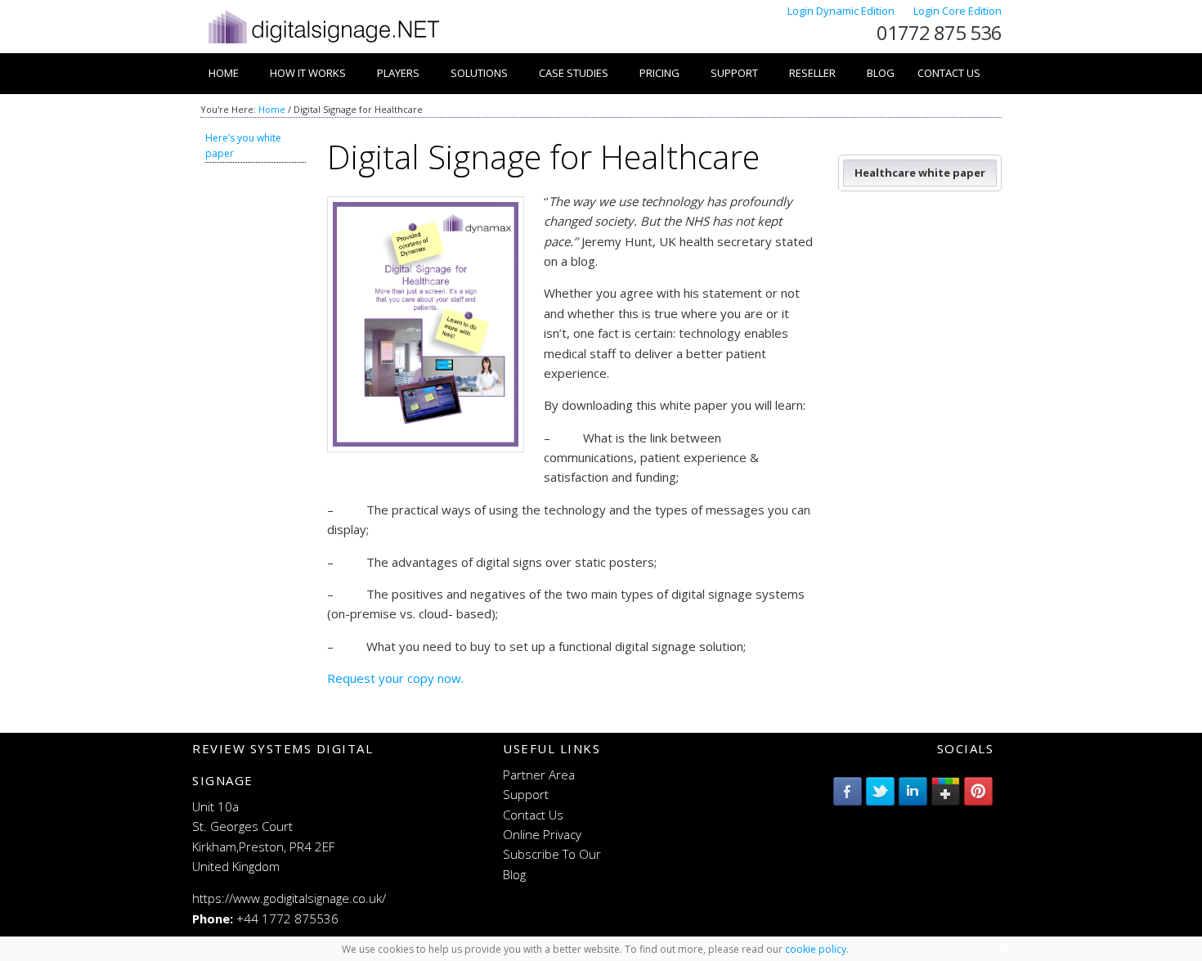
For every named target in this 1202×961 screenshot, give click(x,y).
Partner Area (539, 774)
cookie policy (815, 949)
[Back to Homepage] (322, 43)
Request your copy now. (395, 678)
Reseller (812, 72)
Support (734, 72)
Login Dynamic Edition (842, 10)
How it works (308, 72)
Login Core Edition (957, 10)
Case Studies (573, 72)
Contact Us (948, 72)
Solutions (479, 72)
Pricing (659, 72)
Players (398, 72)
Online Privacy (542, 834)
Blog (881, 72)
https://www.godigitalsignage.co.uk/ (289, 898)
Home (224, 72)
